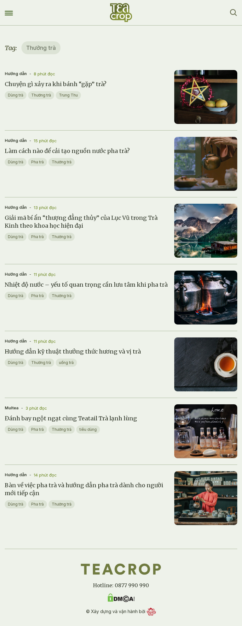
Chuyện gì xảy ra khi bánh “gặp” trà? (56, 84)
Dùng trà (15, 95)
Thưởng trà (41, 95)
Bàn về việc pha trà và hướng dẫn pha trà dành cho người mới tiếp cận (84, 489)
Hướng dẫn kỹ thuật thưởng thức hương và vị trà (73, 351)
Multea (12, 407)
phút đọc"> (188, 120)
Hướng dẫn (16, 73)
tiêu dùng (88, 429)
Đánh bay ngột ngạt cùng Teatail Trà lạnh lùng (71, 418)
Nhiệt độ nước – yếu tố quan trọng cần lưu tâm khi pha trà (86, 284)
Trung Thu (68, 95)
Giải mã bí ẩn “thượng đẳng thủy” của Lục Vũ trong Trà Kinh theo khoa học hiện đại (81, 221)
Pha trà (37, 162)
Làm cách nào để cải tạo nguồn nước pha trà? (67, 151)
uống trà (66, 362)
